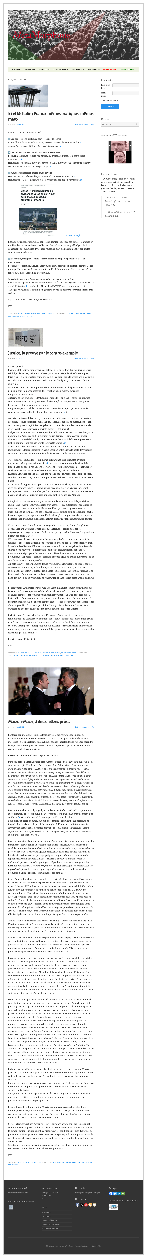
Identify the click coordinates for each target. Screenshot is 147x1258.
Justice (58, 653)
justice (41, 655)
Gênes (88, 313)
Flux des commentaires (51, 1224)
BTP (77, 313)
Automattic (96, 1246)
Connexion (46, 1216)
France (82, 313)
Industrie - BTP (24, 313)
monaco (63, 655)
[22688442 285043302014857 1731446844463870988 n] (118, 145)
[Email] (123, 1193)
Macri (74, 1162)
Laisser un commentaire (84, 125)
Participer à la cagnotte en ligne (87, 1193)
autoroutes (70, 313)
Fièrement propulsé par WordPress (59, 1246)
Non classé (35, 313)
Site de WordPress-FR (50, 1228)
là (60, 146)
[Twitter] (115, 1193)
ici (81, 142)
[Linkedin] (119, 1193)
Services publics (14, 316)
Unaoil (70, 655)
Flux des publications (50, 1220)
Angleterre (13, 655)
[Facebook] (111, 1193)
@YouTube (110, 205)
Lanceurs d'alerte (52, 655)
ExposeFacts (47, 1195)
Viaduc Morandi (28, 316)
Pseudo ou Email (105, 86)
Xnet (43, 1198)
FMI (63, 1162)
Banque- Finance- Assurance (29, 653)
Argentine (57, 1162)
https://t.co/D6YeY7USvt (116, 201)
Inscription (46, 1212)
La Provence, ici (74, 235)
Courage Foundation (50, 1193)
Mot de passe (104, 94)
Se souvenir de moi (111, 101)
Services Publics (47, 313)
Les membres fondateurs (18, 1193)
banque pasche (25, 655)
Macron (81, 1162)
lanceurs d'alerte (68, 653)
